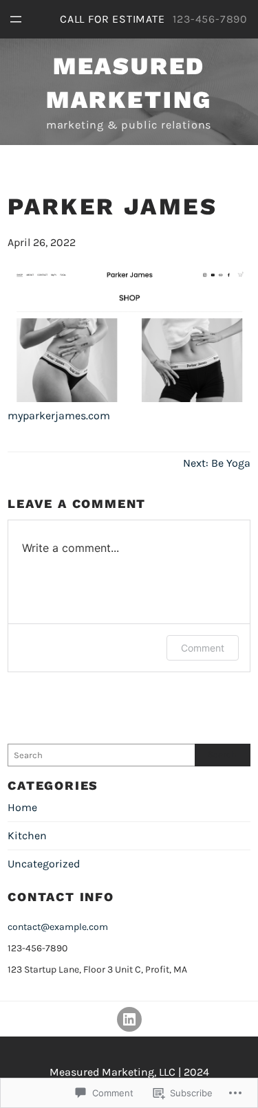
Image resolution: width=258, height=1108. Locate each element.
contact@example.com (58, 927)
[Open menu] (16, 19)
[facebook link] (129, 1019)
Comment (202, 648)
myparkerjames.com (59, 415)
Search (222, 754)
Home (22, 807)
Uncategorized (44, 863)
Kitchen (27, 835)
